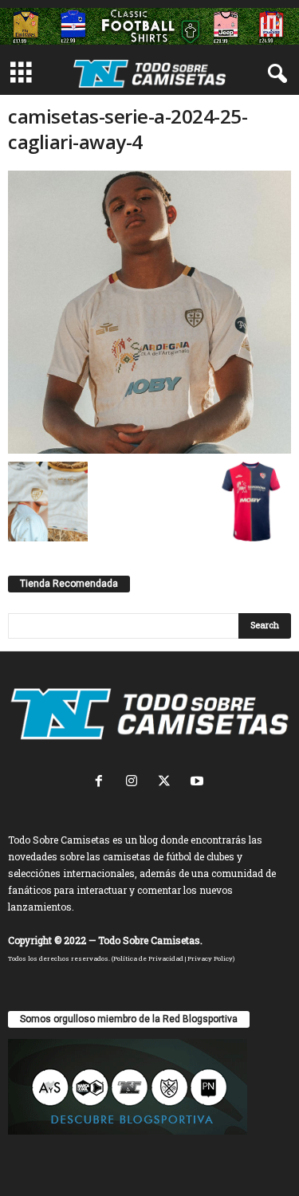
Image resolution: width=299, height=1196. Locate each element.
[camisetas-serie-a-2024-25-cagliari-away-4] (149, 312)
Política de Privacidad (148, 958)
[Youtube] (199, 783)
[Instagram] (135, 783)
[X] (167, 783)
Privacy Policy (210, 958)
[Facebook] (102, 783)
